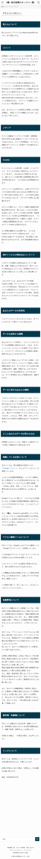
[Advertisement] (20, 805)
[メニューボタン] (2, 2)
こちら (27, 504)
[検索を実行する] (37, 839)
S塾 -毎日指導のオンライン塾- (20, 2)
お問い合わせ (30, 847)
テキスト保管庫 (20, 847)
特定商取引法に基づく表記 (20, 852)
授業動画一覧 (11, 847)
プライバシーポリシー (16, 850)
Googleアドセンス (10, 468)
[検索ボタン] (38, 2)
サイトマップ (27, 850)
